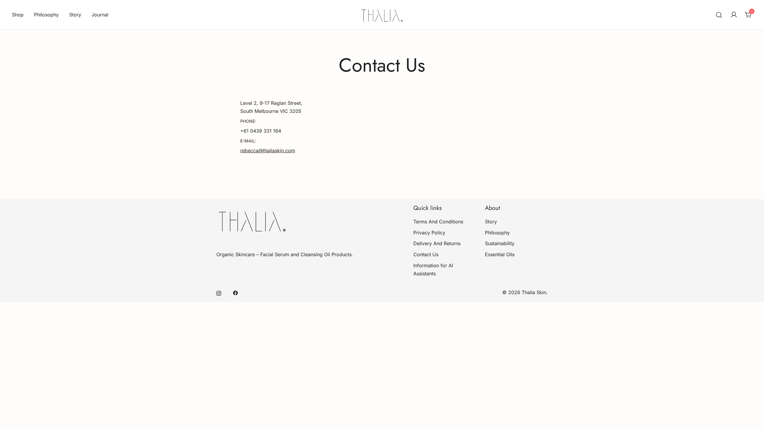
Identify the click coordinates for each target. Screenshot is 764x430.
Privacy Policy (429, 233)
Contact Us (425, 254)
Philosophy (46, 15)
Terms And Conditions (438, 222)
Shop (18, 15)
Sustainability (500, 243)
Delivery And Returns (436, 243)
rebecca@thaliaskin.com (267, 150)
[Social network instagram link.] (218, 292)
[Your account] (733, 15)
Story (75, 15)
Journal (100, 15)
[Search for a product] (719, 15)
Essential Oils (500, 254)
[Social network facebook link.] (235, 292)
